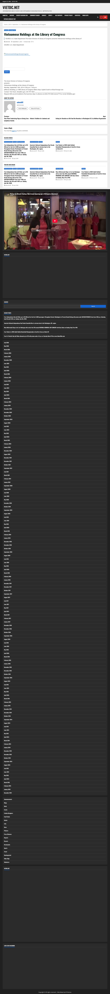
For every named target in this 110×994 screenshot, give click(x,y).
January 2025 (7, 381)
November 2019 (8, 503)
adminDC (7, 41)
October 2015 (7, 674)
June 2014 (6, 730)
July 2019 (6, 517)
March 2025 (7, 374)
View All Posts (35, 108)
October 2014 (7, 716)
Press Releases (21, 141)
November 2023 (8, 412)
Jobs (5, 824)
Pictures (6, 831)
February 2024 (7, 402)
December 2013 (8, 751)
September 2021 (8, 468)
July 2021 (6, 472)
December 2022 (8, 451)
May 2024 (6, 391)
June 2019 (6, 520)
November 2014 (8, 713)
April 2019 (6, 527)
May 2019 (6, 524)
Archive (12, 15)
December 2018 (8, 541)
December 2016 (8, 625)
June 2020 (6, 496)
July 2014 (6, 726)
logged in (14, 131)
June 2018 (6, 562)
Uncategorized (12, 30)
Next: (81, 117)
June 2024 (6, 388)
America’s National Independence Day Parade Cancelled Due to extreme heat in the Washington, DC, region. (42, 147)
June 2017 (6, 604)
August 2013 (7, 765)
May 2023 (6, 433)
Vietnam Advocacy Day (10, 19)
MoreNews (60, 992)
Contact (44, 15)
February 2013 (7, 786)
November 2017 (8, 587)
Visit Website (22, 108)
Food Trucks (7, 817)
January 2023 (7, 447)
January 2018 (7, 580)
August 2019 (7, 514)
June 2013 (6, 772)
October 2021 (7, 465)
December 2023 (8, 409)
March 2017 (7, 615)
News (5, 827)
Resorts (6, 841)
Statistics (77, 15)
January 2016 (7, 664)
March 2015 (7, 699)
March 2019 (7, 531)
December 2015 (8, 667)
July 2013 (6, 768)
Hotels (5, 820)
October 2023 (7, 416)
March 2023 (7, 440)
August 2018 (7, 555)
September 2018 (8, 552)
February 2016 (7, 660)
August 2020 (7, 489)
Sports (5, 848)
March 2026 (7, 349)
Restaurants (7, 845)
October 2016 (7, 632)
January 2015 (7, 706)
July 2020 (6, 493)
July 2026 (6, 342)
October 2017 (7, 590)
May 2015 (6, 692)
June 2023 (6, 430)
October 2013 (7, 758)
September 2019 (8, 510)
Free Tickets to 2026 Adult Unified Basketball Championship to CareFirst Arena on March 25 (68, 147)
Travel (5, 852)
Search (6, 302)
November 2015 (8, 671)
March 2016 (7, 657)
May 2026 (6, 346)
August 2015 (7, 681)
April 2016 (6, 653)
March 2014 (7, 740)
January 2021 (7, 482)
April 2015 (6, 695)
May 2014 (6, 733)
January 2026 (7, 356)
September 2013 (8, 761)
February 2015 (7, 702)
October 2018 (7, 548)
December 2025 (8, 360)
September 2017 (8, 594)
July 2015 (6, 685)
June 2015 (6, 688)
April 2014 (6, 737)
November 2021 (8, 461)
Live (105, 17)
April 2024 (6, 395)
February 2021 (7, 479)
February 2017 (7, 618)
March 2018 (7, 573)
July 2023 (6, 426)
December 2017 (8, 583)
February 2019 (7, 535)
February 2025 (7, 377)
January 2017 (7, 622)
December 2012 (8, 793)
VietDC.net (11, 7)
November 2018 (8, 545)
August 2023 (7, 423)
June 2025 (6, 363)
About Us (5, 15)
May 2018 (6, 566)
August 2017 (7, 597)
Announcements (8, 141)
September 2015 (8, 678)
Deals (5, 806)
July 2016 (6, 643)
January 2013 (7, 789)
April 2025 (6, 370)
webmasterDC (8, 158)
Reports (6, 838)
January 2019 (7, 538)
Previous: (27, 118)
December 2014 (8, 709)
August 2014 (7, 723)
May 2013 (6, 775)
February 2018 (7, 576)
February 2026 (7, 353)
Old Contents (58, 15)
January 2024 (7, 405)
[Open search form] (97, 17)
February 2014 (7, 744)
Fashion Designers (8, 813)
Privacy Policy (69, 15)
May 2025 (6, 367)
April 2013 (6, 779)
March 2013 (7, 782)
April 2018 (6, 569)
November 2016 (8, 629)
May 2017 (6, 608)
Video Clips (85, 15)
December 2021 (8, 458)
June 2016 (6, 646)
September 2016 (8, 636)
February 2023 (7, 444)
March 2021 (7, 475)
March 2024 (7, 398)
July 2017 (6, 601)
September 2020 (8, 486)
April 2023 (6, 437)
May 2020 (6, 500)
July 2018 (6, 559)
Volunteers (6, 862)
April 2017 (6, 611)
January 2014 (7, 747)
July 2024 (6, 384)
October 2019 (7, 507)
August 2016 (7, 639)
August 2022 (7, 454)
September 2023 (8, 419)
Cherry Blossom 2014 (22, 15)
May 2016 (6, 650)
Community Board (35, 15)
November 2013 (8, 754)
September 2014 (8, 719)
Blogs (5, 803)
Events (50, 15)
